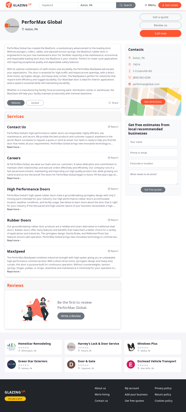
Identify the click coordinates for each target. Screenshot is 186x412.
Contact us (101, 400)
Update (35, 102)
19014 (136, 64)
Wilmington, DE (28, 350)
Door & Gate (86, 361)
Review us (160, 25)
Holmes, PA (26, 368)
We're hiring (102, 394)
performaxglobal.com (146, 84)
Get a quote (160, 17)
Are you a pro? (15, 398)
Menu (151, 5)
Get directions (153, 101)
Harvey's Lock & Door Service (98, 344)
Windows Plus (147, 344)
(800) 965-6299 (141, 77)
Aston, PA (31, 29)
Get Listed (171, 5)
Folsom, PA (86, 350)
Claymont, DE (87, 368)
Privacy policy (163, 388)
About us (100, 388)
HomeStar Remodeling (34, 344)
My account (132, 388)
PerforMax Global (42, 22)
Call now (160, 33)
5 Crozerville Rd (142, 71)
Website (15, 102)
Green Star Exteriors (32, 361)
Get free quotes (153, 189)
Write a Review (71, 316)
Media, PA (145, 350)
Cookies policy (163, 400)
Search (127, 5)
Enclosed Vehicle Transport (156, 361)
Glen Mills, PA (147, 368)
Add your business (136, 394)
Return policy (163, 394)
